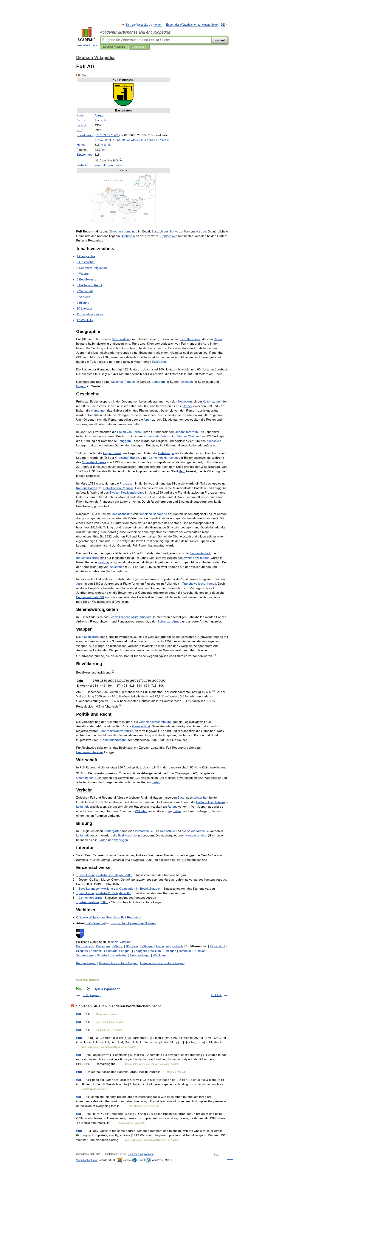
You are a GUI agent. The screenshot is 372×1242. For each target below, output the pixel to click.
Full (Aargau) (92, 995)
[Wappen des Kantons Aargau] (80, 937)
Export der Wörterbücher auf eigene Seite (192, 24)
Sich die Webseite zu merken (144, 24)
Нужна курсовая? (107, 989)
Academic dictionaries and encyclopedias (135, 32)
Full (79, 1037)
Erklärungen (139, 46)
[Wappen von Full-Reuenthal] (123, 105)
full (78, 1014)
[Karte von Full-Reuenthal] (123, 223)
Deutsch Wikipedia (114, 46)
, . (105, 875)
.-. (109, 165)
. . (106, 144)
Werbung (148, 1154)
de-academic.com (86, 45)
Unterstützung (135, 1154)
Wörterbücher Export (87, 1160)
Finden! (219, 40)
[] (120, 159)
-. (82, 125)
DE (223, 24)
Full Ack (216, 995)
